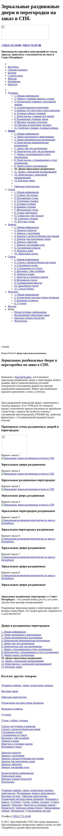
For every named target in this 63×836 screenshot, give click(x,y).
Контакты (13, 66)
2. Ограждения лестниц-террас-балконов (36, 297)
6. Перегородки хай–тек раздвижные (34, 151)
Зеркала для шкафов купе (15, 767)
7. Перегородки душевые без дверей (34, 116)
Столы (11, 189)
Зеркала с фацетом (11, 764)
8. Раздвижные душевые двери (31, 119)
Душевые (13, 92)
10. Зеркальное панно (26, 253)
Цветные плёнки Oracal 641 (29, 318)
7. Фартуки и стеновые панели (31, 277)
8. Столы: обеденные (25, 212)
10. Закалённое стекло (26, 285)
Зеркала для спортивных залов (18, 761)
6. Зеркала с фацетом (25, 242)
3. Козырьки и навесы (26, 300)
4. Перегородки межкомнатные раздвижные (25, 640)
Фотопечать (20, 320)
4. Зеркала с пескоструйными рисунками (36, 236)
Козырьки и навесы (12, 708)
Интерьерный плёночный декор (31, 315)
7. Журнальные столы (26, 209)
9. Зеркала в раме (23, 250)
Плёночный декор (11, 776)
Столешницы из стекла (14, 735)
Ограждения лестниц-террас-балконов (22, 703)
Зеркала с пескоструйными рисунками (22, 758)
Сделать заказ (15, 75)
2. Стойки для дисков (26, 195)
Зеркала (12, 224)
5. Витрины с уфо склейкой (29, 271)
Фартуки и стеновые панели (17, 743)
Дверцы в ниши (10, 741)
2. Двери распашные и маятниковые (34, 136)
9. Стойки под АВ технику (29, 215)
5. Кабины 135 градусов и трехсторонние (37, 110)
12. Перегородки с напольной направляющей (30, 176)
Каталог (12, 72)
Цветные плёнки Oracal (29, 807)
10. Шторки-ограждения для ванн (32, 125)
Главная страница (17, 69)
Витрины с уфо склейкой (15, 738)
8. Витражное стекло (25, 280)
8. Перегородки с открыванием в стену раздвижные (30, 652)
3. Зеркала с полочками (27, 233)
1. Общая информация (26, 95)
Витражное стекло (11, 746)
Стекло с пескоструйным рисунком (20, 729)
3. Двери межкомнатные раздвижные (34, 139)
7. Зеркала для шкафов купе (29, 244)
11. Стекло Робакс (24, 288)
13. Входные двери (24, 180)
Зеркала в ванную (11, 752)
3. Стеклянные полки (26, 265)
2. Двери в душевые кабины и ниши (34, 98)
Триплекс (13, 291)
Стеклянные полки (11, 732)
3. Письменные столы (26, 198)
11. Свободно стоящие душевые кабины (36, 128)
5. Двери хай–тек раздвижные (30, 148)
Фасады (12, 306)
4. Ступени (20, 303)
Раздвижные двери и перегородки (36, 793)
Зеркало (5, 805)
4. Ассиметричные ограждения (31, 107)
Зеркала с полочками (12, 755)
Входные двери (9, 691)
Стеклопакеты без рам (38, 810)
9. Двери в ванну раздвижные (30, 166)
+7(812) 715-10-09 (11, 45)
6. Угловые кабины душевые (30, 113)
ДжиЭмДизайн (22, 377)
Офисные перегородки (26, 186)
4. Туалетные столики (26, 201)
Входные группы (10, 796)
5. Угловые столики (25, 204)
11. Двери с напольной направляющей (35, 171)
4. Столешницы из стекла (28, 268)
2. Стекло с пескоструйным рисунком (35, 262)
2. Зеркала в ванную (25, 230)
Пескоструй (7, 807)
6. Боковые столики (25, 206)
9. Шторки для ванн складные (30, 122)
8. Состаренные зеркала (27, 247)
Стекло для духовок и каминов (18, 726)
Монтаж (12, 78)
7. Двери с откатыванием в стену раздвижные (26, 649)
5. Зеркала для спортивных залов (32, 239)
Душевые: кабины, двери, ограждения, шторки (27, 685)
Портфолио (14, 81)
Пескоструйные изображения (30, 312)
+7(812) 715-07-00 (31, 45)
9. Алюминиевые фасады (28, 282)
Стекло (12, 256)
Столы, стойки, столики (14, 720)
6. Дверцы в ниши (24, 274)
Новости (12, 84)
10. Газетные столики (26, 218)
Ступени (6, 714)
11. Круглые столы (24, 221)
